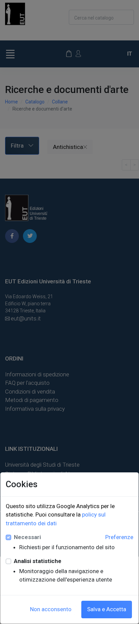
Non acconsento (51, 609)
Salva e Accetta (106, 609)
